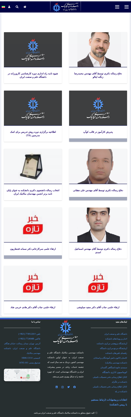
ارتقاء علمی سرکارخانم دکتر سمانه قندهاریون (33, 249)
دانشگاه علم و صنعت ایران (115, 334)
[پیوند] (65, 7)
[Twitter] (68, 387)
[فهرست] (126, 7)
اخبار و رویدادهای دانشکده (116, 339)
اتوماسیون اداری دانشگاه (114, 372)
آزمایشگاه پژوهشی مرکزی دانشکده (112, 343)
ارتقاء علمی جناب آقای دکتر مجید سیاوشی (98, 307)
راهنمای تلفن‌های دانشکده (116, 353)
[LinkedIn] (57, 387)
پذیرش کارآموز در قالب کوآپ (98, 132)
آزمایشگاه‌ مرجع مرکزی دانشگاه (113, 348)
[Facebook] (74, 387)
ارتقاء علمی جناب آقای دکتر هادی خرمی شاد (33, 307)
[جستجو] (17, 7)
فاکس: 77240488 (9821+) (29, 339)
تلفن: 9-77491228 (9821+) (29, 334)
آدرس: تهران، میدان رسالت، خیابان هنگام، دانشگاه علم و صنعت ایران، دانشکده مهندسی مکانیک (22, 348)
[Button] (25, 7)
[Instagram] (63, 387)
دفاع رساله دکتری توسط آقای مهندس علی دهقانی (98, 190)
